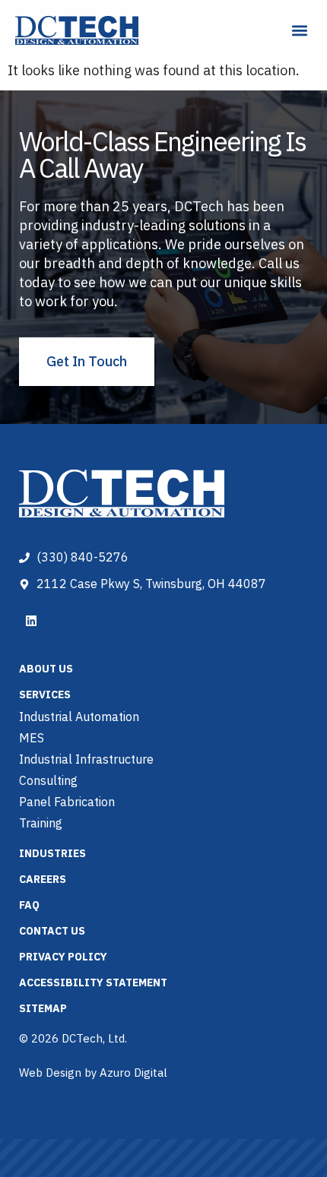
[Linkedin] (31, 621)
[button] (299, 30)
